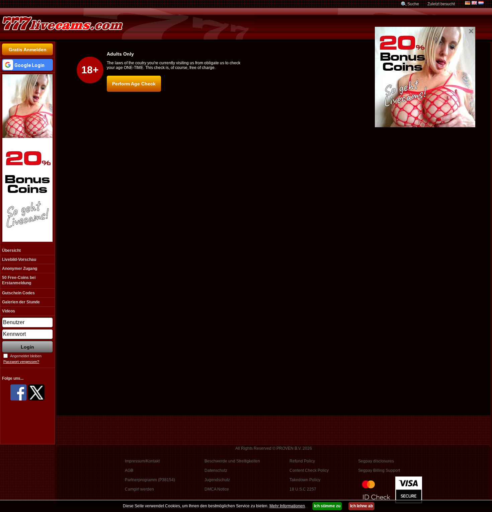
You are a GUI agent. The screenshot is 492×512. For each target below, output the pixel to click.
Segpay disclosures (376, 461)
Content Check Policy (309, 470)
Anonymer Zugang (19, 268)
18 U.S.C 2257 (303, 489)
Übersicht (11, 250)
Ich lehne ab (361, 506)
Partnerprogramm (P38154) (150, 480)
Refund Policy (302, 461)
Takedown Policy (305, 480)
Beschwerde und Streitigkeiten (232, 461)
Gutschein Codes (18, 293)
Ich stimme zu (327, 506)
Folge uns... (12, 378)
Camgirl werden (139, 489)
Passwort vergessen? (21, 362)
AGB (129, 470)
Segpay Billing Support (379, 470)
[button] (27, 65)
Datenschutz (215, 470)
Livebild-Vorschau (19, 259)
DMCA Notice (216, 489)
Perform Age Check (134, 83)
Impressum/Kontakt (142, 461)
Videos (8, 311)
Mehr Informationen (287, 506)
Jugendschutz (217, 480)
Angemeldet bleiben (26, 356)
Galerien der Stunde (21, 302)
